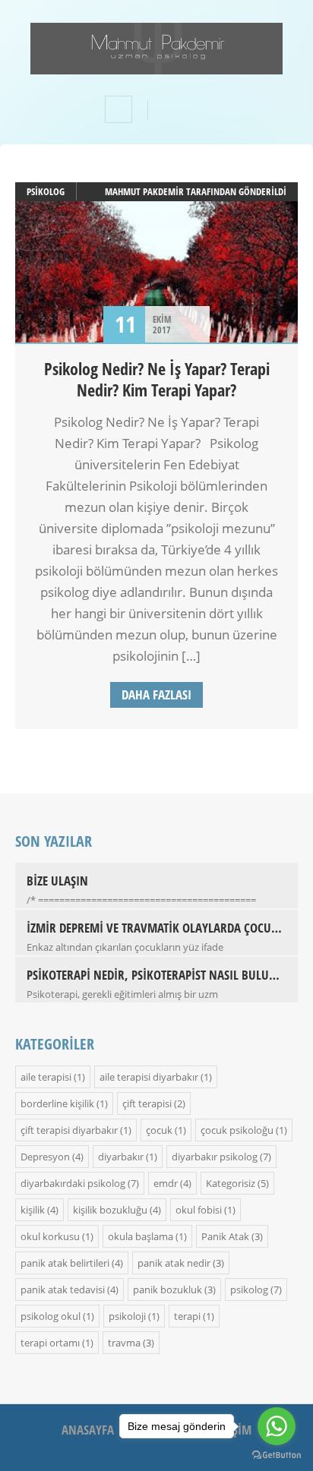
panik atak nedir (174, 1263)
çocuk (159, 1130)
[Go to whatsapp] (277, 1426)
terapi (187, 1316)
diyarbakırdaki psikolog (73, 1183)
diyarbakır (121, 1156)
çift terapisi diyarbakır (69, 1130)
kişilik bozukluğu (110, 1210)
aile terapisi (46, 1077)
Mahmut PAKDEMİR (144, 191)
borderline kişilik (57, 1103)
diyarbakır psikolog (215, 1156)
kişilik (33, 1210)
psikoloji (127, 1316)
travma (124, 1342)
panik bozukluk (167, 1289)
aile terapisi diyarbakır (149, 1077)
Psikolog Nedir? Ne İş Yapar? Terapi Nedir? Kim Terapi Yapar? (157, 379)
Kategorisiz (230, 1183)
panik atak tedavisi (63, 1289)
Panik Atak (225, 1236)
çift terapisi (147, 1103)
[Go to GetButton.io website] (276, 1455)
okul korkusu (50, 1236)
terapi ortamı (50, 1342)
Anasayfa (88, 1429)
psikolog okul (51, 1316)
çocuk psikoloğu (237, 1130)
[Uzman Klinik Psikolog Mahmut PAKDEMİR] (156, 64)
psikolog (46, 191)
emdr (165, 1183)
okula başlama (140, 1236)
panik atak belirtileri (65, 1263)
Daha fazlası (156, 694)
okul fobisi (198, 1210)
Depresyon (45, 1156)
